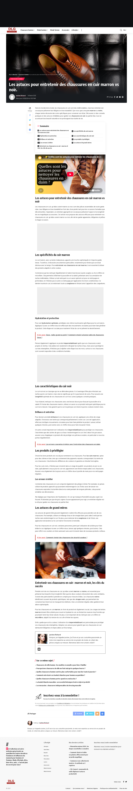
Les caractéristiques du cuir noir (84, 136)
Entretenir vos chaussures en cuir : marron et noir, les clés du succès (53, 147)
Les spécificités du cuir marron (83, 131)
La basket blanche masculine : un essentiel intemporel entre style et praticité (63, 682)
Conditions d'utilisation (63, 703)
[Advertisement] (66, 13)
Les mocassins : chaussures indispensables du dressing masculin (58, 685)
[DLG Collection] (11, 30)
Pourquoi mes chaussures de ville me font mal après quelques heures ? (60, 668)
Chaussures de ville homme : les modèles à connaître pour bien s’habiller (61, 665)
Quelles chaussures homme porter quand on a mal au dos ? (56, 679)
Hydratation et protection (48, 136)
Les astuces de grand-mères (83, 142)
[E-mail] (39, 650)
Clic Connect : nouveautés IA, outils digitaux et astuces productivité (78, 771)
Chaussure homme (17, 79)
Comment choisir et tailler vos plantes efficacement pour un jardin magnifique (78, 755)
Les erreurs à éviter (46, 142)
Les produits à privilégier (82, 139)
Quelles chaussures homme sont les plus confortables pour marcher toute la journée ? (66, 672)
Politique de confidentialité (46, 705)
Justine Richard (21, 95)
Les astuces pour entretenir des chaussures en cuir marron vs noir (53, 131)
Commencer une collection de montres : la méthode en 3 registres (79, 763)
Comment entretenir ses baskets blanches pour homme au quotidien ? (60, 675)
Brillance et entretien (47, 139)
